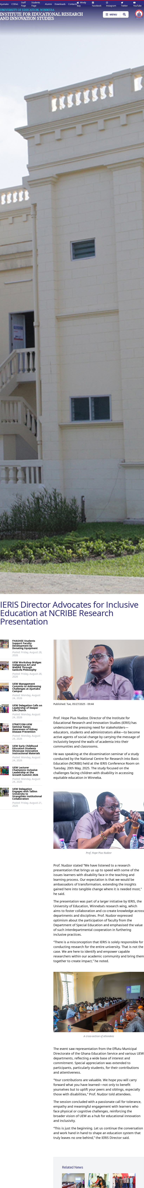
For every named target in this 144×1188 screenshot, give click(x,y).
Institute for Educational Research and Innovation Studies (41, 16)
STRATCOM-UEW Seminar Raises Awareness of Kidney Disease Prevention (25, 728)
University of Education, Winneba (27, 9)
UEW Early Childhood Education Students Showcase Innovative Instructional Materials (26, 749)
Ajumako (4, 4)
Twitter (124, 5)
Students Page (35, 4)
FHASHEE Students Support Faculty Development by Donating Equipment (25, 644)
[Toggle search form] (124, 14)
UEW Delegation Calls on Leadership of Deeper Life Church (27, 708)
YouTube (137, 5)
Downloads (60, 4)
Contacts (72, 4)
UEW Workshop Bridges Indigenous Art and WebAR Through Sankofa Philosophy (26, 666)
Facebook (96, 5)
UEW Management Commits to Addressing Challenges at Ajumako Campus (26, 687)
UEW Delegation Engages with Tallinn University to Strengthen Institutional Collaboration (27, 793)
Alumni (48, 4)
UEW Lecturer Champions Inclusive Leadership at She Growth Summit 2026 (25, 771)
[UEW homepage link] (139, 14)
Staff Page (23, 4)
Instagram (111, 5)
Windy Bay (81, 4)
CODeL (14, 4)
